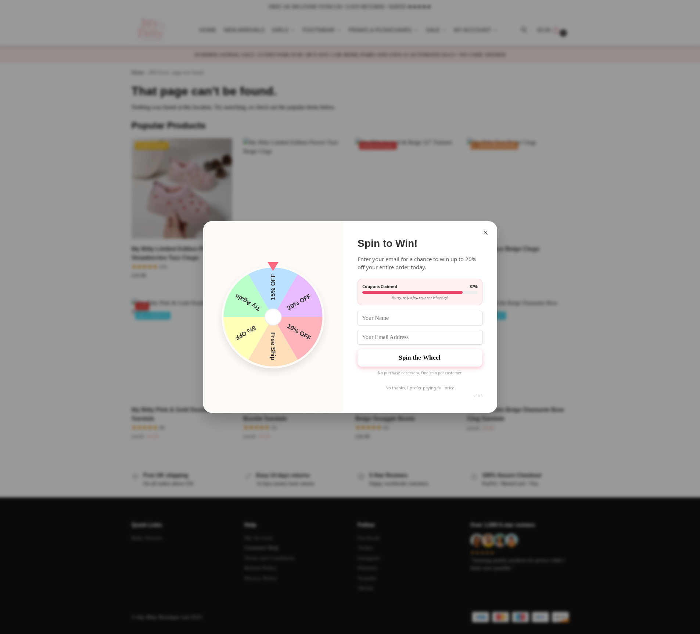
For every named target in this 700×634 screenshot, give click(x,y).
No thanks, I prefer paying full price (419, 387)
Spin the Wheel (420, 357)
